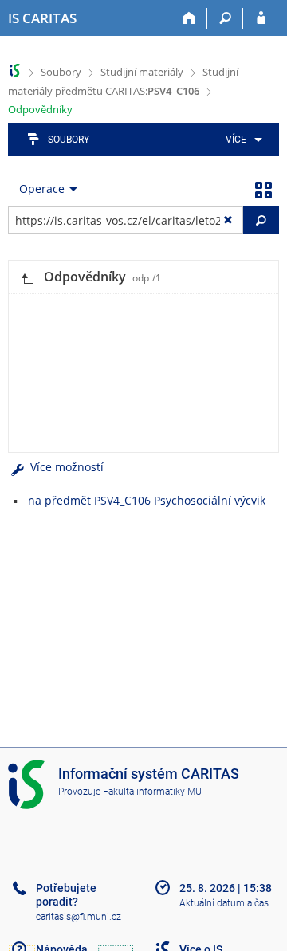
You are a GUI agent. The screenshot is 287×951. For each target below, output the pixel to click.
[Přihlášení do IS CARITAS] (261, 18)
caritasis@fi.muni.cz (78, 916)
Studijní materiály (141, 72)
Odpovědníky (40, 109)
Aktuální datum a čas (224, 903)
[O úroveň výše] (26, 277)
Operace (42, 188)
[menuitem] (241, 139)
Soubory (61, 72)
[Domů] (189, 18)
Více (236, 139)
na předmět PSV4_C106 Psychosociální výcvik (146, 500)
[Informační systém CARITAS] (15, 70)
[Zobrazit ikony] (263, 189)
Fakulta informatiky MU (152, 791)
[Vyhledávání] (225, 18)
